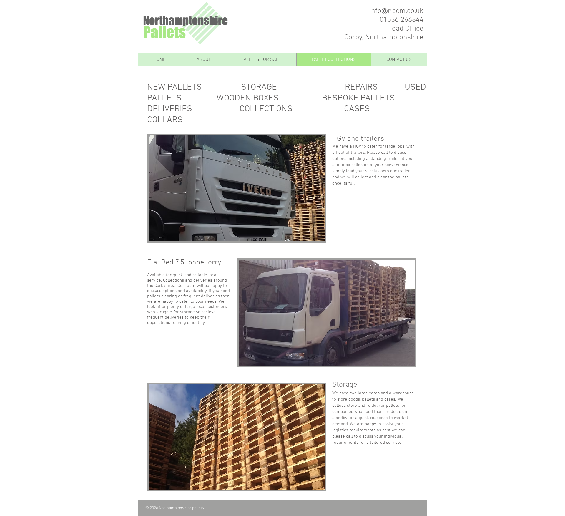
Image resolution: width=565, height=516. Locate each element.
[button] (236, 188)
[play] (312, 236)
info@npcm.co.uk (396, 11)
